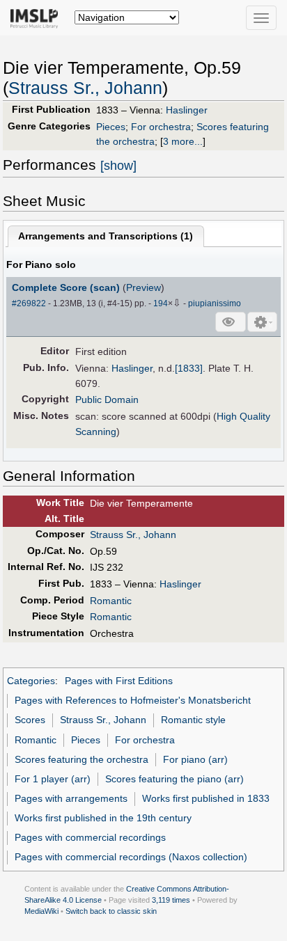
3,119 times (171, 900)
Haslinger (187, 110)
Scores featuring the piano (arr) (174, 778)
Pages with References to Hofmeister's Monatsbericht (133, 700)
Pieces (110, 126)
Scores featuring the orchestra (81, 759)
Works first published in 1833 (206, 798)
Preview (143, 287)
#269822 (29, 303)
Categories (31, 680)
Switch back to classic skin (111, 911)
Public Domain (107, 399)
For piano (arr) (195, 759)
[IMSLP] (37, 17)
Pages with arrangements (71, 798)
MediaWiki (41, 911)
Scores (30, 719)
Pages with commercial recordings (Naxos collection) (131, 856)
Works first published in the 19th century (103, 817)
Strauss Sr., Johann (85, 88)
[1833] (189, 368)
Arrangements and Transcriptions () (105, 236)
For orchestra (161, 126)
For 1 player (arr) (53, 778)
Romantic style (193, 719)
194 (160, 303)
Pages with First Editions (119, 680)
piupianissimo (214, 303)
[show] (118, 166)
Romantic (111, 600)
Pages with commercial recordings (90, 837)
